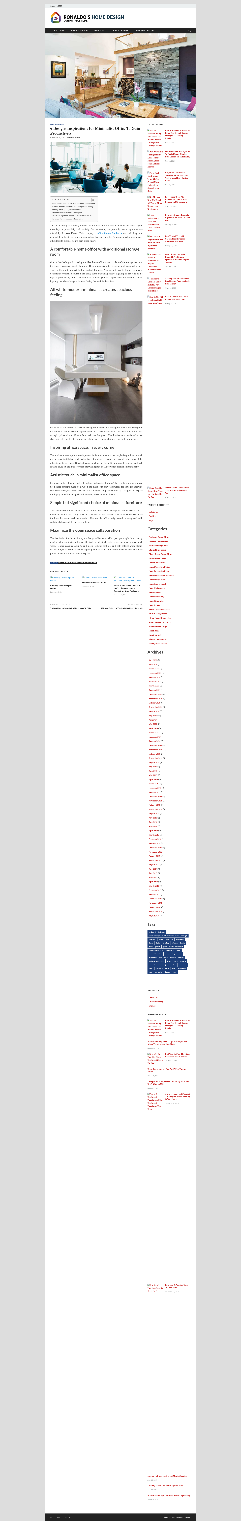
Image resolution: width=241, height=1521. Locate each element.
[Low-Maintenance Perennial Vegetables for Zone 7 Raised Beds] (155, 215)
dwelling (166, 943)
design (151, 943)
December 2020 (155, 694)
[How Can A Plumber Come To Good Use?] (155, 1285)
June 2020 (153, 720)
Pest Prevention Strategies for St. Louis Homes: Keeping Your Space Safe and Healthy (177, 154)
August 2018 (154, 813)
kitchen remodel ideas (156, 961)
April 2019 (153, 779)
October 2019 (154, 754)
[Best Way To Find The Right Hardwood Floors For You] (155, 1054)
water (174, 972)
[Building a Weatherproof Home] (64, 580)
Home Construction (176, 947)
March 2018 (154, 835)
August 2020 (154, 711)
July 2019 (153, 767)
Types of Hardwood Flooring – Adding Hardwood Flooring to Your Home (177, 1096)
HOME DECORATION (79, 31)
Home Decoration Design (159, 567)
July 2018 (153, 818)
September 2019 (155, 758)
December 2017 (155, 848)
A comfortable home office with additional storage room (73, 204)
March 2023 (154, 686)
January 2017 (154, 894)
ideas (160, 954)
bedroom (161, 932)
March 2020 (154, 733)
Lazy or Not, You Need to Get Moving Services (167, 1476)
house (178, 950)
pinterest (152, 965)
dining (158, 943)
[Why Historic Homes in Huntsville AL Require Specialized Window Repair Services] (155, 255)
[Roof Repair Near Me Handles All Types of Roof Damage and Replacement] (155, 197)
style (173, 968)
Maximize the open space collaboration (67, 219)
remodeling (162, 965)
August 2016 (154, 916)
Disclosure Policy (156, 1002)
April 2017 (153, 882)
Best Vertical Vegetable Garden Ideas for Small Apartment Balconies (175, 239)
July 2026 (153, 660)
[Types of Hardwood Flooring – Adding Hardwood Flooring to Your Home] (155, 1094)
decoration (180, 939)
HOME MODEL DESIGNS (145, 31)
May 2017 (153, 877)
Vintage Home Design (158, 639)
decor (161, 939)
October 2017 (154, 856)
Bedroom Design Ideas (158, 546)
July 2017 (153, 869)
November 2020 (155, 698)
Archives (152, 516)
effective (175, 943)
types (150, 972)
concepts (184, 936)
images (167, 954)
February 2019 (155, 788)
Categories (153, 512)
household (152, 954)
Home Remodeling (156, 597)
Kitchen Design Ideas (158, 614)
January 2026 (154, 677)
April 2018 (153, 831)
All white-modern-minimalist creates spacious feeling (72, 207)
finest (151, 947)
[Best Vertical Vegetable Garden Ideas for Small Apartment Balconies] (155, 236)
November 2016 (155, 903)
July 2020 (153, 716)
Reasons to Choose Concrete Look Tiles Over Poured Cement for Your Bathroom (127, 588)
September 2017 (155, 860)
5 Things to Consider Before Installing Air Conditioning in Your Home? (177, 281)
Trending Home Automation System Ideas (165, 1486)
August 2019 (154, 762)
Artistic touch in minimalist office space (67, 213)
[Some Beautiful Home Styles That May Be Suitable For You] (155, 488)
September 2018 (155, 809)
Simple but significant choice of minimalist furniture (72, 216)
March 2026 (154, 669)
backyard (152, 932)
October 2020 (154, 703)
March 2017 (154, 886)
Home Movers (155, 592)
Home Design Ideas (57, 124)
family (182, 943)
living (169, 961)
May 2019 (153, 775)
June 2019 (153, 771)
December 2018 (155, 796)
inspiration (153, 957)
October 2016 (154, 907)
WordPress (176, 1517)
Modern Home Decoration (160, 622)
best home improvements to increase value (164, 936)
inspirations (163, 957)
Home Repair (154, 605)
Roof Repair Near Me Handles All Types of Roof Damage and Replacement (176, 199)
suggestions (182, 968)
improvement (177, 954)
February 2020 (155, 737)
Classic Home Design (157, 550)
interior (173, 957)
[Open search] (189, 31)
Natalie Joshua (74, 138)
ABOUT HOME (58, 31)
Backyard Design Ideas (158, 537)
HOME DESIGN (100, 31)
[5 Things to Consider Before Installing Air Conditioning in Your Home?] (155, 279)
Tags (151, 520)
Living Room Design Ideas (160, 618)
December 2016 (155, 899)
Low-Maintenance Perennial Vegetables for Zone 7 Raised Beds (177, 217)
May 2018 (153, 826)
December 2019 (155, 745)
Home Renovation (156, 601)
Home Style (170, 950)
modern (183, 961)
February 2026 (155, 673)
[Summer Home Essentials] (94, 578)
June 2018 (153, 822)
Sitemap (152, 1006)
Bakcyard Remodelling (158, 541)
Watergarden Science (158, 643)
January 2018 (154, 843)
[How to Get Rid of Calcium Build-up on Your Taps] (155, 297)
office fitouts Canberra (110, 233)
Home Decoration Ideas (159, 571)
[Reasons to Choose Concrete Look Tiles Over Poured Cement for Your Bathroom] (128, 580)
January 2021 (154, 690)
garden (157, 947)
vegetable (158, 972)
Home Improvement (157, 584)
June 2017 (153, 873)
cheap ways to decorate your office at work (77, 563)
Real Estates (154, 631)
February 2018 (155, 839)
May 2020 (153, 724)
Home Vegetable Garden (159, 609)
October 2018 (154, 805)
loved (175, 961)
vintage (167, 972)
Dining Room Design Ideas (160, 554)
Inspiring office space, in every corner (66, 210)
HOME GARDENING (120, 31)
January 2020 (154, 741)
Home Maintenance (157, 588)
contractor (152, 939)
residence (159, 968)
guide (165, 947)
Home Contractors (157, 563)
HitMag (187, 1517)
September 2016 (155, 911)
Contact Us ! (154, 997)
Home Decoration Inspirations (161, 575)
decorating (169, 939)
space (167, 968)
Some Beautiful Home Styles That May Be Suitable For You (177, 490)
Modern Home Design (158, 626)
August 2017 (154, 865)
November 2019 (155, 750)
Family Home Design (157, 558)
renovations (183, 965)
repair (151, 968)
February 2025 (155, 681)
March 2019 (154, 784)
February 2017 (155, 890)
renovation (172, 965)
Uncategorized (155, 635)
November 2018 (155, 801)
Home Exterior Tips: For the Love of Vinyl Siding (168, 1495)
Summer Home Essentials (94, 582)
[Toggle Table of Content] (92, 200)
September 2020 (155, 707)
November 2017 (155, 852)
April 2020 (153, 728)
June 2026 (153, 664)
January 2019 (154, 792)
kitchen (181, 957)
